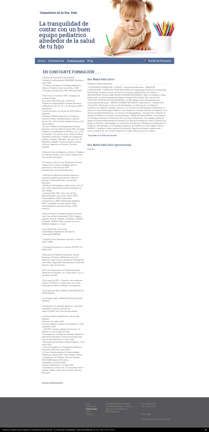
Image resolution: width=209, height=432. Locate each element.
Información (56, 60)
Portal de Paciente (159, 60)
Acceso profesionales (52, 382)
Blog (90, 60)
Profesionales (75, 60)
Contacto (89, 414)
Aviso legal (145, 414)
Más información (107, 430)
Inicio (41, 60)
